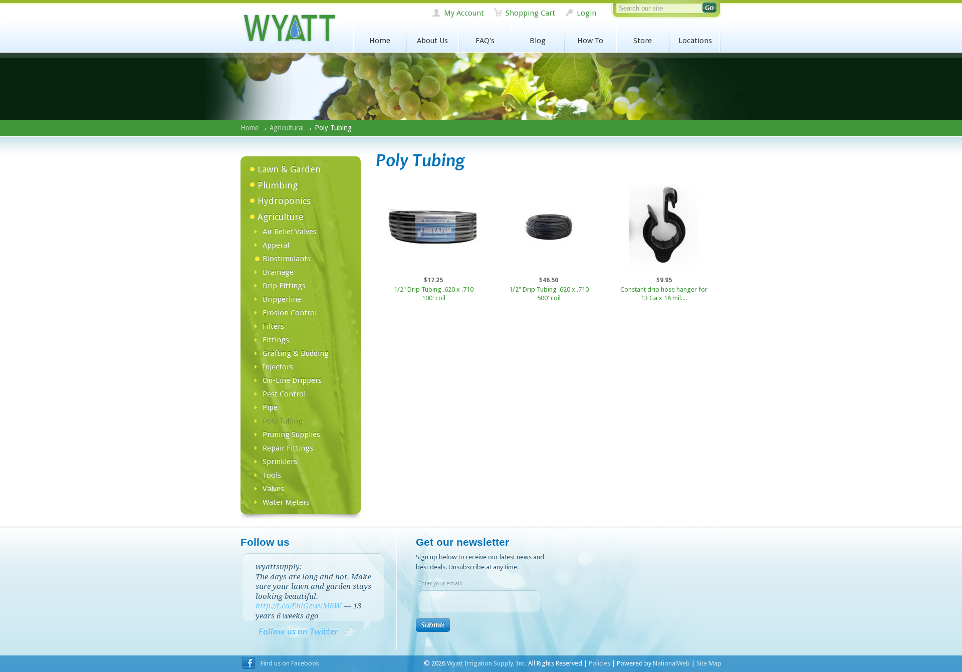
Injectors (278, 366)
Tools (272, 475)
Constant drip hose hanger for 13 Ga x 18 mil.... (663, 294)
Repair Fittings (288, 448)
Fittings (276, 339)
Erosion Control (290, 312)
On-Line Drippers (292, 380)
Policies (599, 663)
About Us (432, 40)
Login (586, 13)
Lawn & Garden (289, 169)
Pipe (270, 407)
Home (379, 40)
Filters (273, 326)
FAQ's (485, 40)
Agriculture (281, 216)
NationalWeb (671, 663)
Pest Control (284, 393)
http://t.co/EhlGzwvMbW (299, 605)
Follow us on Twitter (298, 631)
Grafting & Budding (296, 353)
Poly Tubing (283, 420)
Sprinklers (280, 461)
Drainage (278, 272)
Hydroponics (284, 200)
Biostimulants (287, 258)
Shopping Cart (530, 13)
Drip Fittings (284, 285)
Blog (538, 40)
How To (590, 40)
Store (642, 40)
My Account (464, 13)
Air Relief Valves (290, 231)
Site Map (709, 663)
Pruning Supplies (291, 434)
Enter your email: (440, 583)
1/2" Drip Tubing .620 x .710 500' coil (549, 294)
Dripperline (282, 299)
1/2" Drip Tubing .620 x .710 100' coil (433, 294)
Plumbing (278, 185)
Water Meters (286, 502)
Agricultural (287, 128)
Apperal (276, 245)
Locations (695, 40)
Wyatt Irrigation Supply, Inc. (289, 28)
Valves (273, 488)
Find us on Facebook (290, 663)
